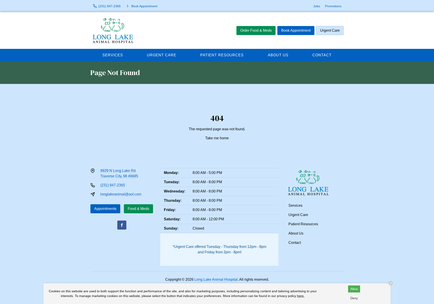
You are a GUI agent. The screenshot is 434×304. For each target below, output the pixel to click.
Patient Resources (222, 55)
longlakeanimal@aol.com (120, 194)
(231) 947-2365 (112, 185)
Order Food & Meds (256, 30)
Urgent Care (330, 30)
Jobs (316, 6)
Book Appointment (296, 30)
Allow (354, 289)
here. (300, 296)
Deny (354, 298)
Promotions (333, 6)
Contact (322, 55)
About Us (278, 55)
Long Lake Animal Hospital (216, 279)
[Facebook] (121, 225)
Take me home (217, 138)
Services (112, 55)
